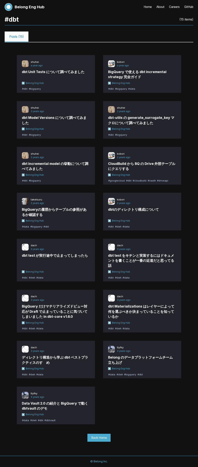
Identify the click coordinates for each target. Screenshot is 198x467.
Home (148, 7)
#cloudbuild (139, 180)
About (160, 7)
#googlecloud (116, 180)
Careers (174, 7)
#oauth (152, 180)
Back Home (99, 438)
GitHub (188, 7)
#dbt (24, 89)
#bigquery (35, 89)
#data (131, 89)
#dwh (118, 226)
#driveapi (162, 180)
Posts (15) (16, 36)
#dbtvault (49, 420)
